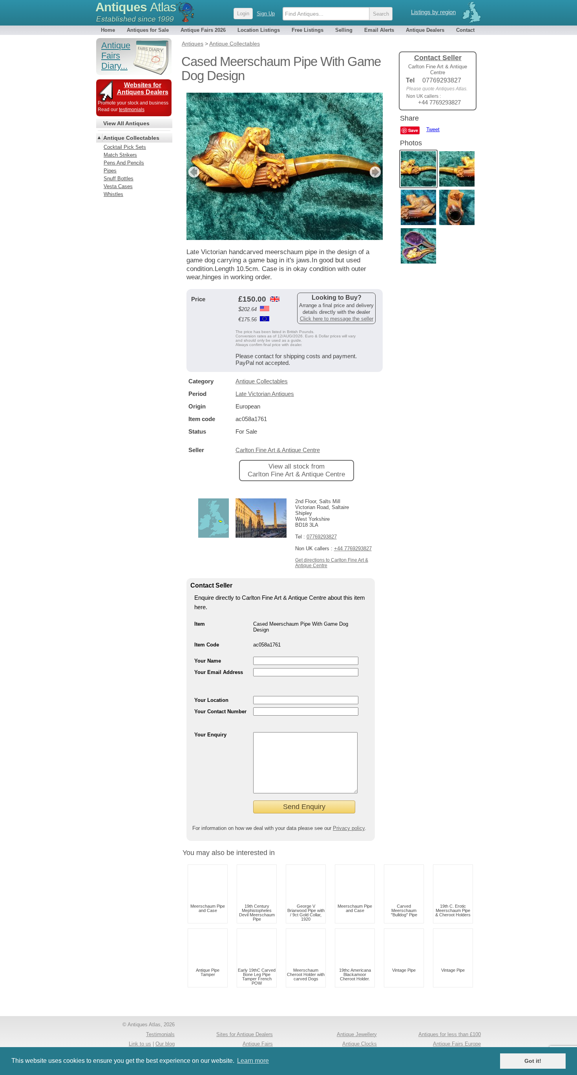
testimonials (131, 109)
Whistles (113, 194)
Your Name (207, 661)
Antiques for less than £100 (449, 1034)
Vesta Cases (118, 186)
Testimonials (160, 1034)
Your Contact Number (220, 711)
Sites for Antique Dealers (244, 1034)
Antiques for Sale (148, 30)
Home (108, 30)
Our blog (165, 1044)
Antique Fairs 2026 (203, 30)
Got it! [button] (532, 1061)
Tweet (433, 129)
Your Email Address (218, 672)
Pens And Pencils (124, 163)
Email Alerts (379, 30)
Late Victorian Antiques (265, 393)
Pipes (110, 171)
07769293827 (322, 537)
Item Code (206, 645)
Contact (465, 30)
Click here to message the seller (336, 319)
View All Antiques (126, 123)
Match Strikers (120, 155)
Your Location (211, 700)
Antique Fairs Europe (457, 1044)
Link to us (140, 1044)
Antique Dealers (425, 30)
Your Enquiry (210, 735)
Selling (343, 30)
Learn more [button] (253, 1060)
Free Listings (307, 30)
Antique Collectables (262, 381)
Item (199, 624)
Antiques (135, 7)
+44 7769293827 (353, 548)
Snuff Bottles (118, 178)
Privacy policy (349, 828)
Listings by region (433, 12)
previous (192, 172)
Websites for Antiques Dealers (142, 88)
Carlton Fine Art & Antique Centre (278, 450)
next (376, 172)
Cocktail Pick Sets (125, 147)
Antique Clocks (359, 1044)
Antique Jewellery (357, 1034)
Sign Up (266, 13)
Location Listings (258, 30)
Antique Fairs (258, 1044)
